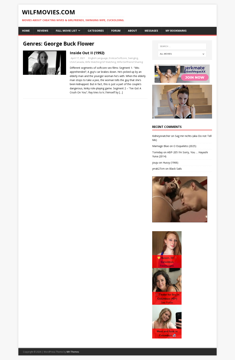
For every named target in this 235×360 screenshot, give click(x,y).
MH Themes (73, 351)
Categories (96, 30)
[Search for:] (182, 46)
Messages (151, 30)
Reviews (42, 30)
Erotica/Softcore (118, 58)
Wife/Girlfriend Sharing (130, 62)
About (132, 30)
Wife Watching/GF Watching (100, 62)
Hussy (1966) (170, 162)
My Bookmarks (176, 30)
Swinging (133, 58)
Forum (115, 30)
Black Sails (175, 168)
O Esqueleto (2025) (184, 146)
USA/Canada (77, 62)
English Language (98, 58)
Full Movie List (66, 30)
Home (26, 30)
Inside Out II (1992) (87, 52)
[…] (121, 92)
